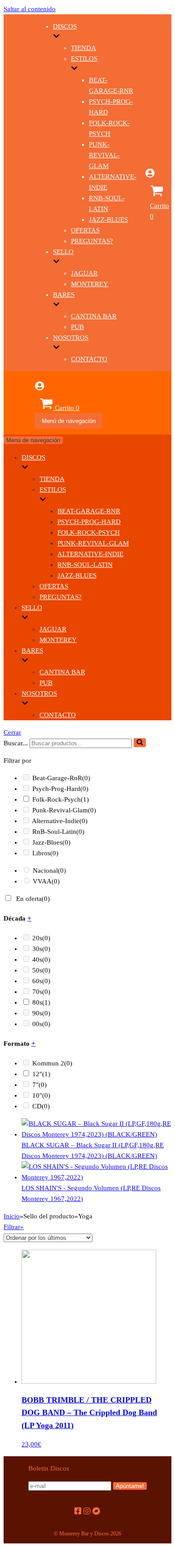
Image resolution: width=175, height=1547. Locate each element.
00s (41, 1023)
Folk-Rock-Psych (88, 532)
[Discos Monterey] (19, 214)
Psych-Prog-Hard (89, 521)
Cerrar (12, 732)
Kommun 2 (52, 1063)
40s (41, 959)
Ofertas (85, 230)
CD (41, 1106)
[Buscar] (140, 742)
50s (41, 970)
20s (41, 938)
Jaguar (84, 273)
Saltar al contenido (30, 9)
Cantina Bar (94, 316)
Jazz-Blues (108, 219)
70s (41, 991)
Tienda (83, 47)
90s (41, 1013)
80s (41, 1002)
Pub (77, 326)
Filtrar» (14, 1226)
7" (39, 1084)
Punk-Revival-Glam (104, 155)
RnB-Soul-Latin (85, 564)
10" (41, 1095)
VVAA (46, 881)
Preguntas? (92, 241)
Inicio (12, 1216)
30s (41, 948)
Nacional (49, 870)
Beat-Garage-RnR (88, 511)
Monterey (89, 283)
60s (41, 981)
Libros (45, 853)
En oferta (33, 898)
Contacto (89, 359)
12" (41, 1074)
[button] (139, 743)
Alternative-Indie (90, 554)
